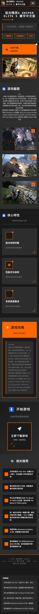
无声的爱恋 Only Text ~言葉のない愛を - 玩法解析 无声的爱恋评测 (20, 582)
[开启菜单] (32, 3)
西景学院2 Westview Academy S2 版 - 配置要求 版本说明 (20, 603)
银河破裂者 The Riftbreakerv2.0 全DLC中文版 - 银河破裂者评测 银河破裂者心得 (20, 608)
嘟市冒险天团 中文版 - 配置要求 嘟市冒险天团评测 (20, 587)
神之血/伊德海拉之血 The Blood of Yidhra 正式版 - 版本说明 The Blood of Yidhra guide (20, 593)
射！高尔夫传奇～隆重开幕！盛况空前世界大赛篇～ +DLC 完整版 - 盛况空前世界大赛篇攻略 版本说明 (20, 598)
